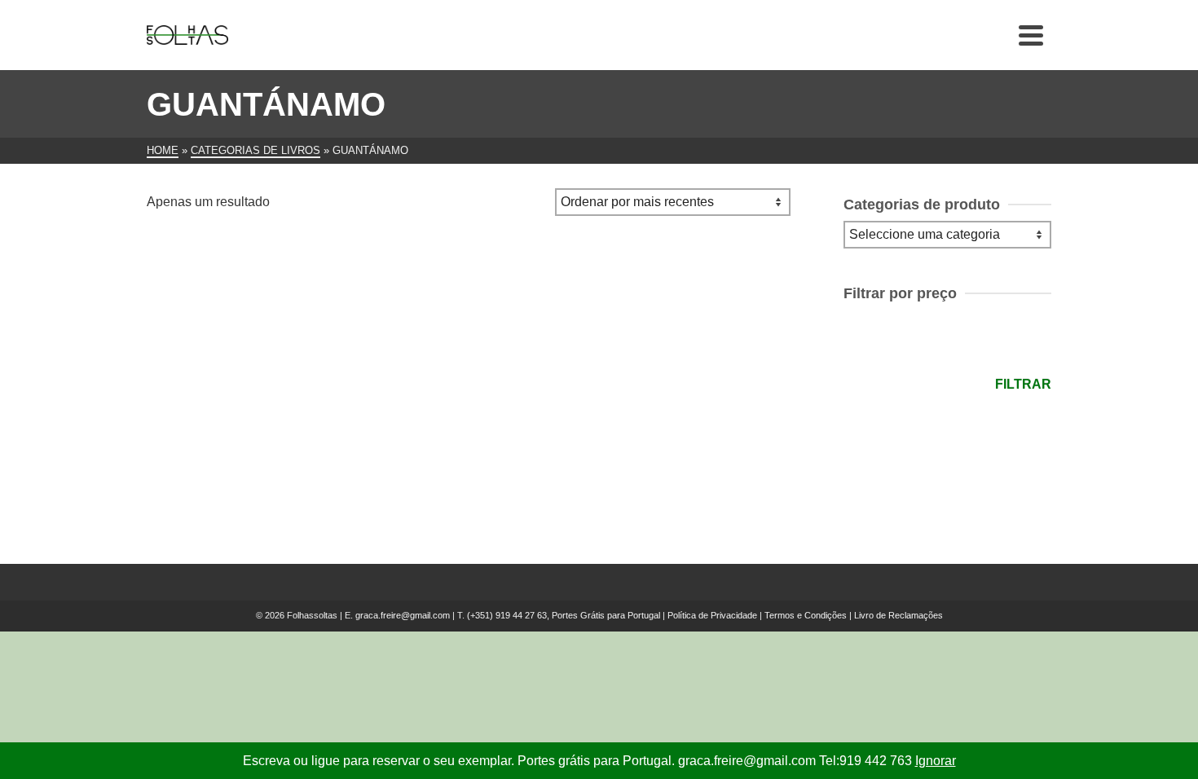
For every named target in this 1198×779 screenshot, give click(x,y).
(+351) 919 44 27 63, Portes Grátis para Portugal (565, 615)
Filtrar (1023, 384)
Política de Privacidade (712, 615)
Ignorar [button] (935, 761)
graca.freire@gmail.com (402, 615)
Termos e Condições (805, 615)
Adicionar (248, 466)
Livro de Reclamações (898, 615)
